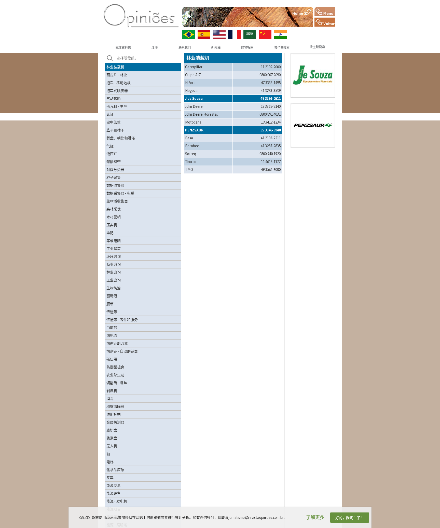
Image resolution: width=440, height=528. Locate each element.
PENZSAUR (194, 130)
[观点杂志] (141, 15)
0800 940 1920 (270, 154)
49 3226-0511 (270, 99)
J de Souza (194, 99)
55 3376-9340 (270, 130)
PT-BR (188, 34)
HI (280, 34)
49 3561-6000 (271, 170)
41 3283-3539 (271, 91)
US (219, 34)
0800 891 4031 (270, 114)
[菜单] (324, 11)
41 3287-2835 (271, 146)
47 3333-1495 (271, 83)
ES (204, 34)
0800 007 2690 (270, 75)
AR (249, 34)
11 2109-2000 (271, 67)
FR (234, 34)
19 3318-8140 (271, 106)
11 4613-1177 (271, 162)
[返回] (324, 22)
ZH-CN (265, 34)
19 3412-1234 (271, 122)
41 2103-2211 (271, 138)
